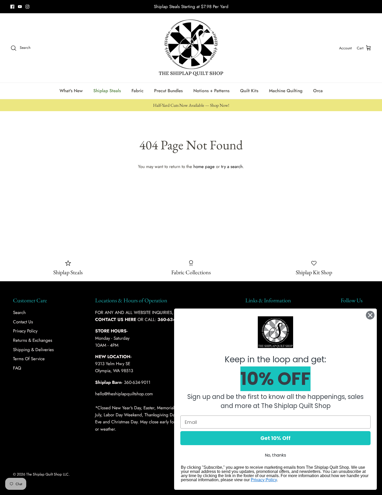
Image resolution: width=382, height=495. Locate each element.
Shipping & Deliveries (33, 349)
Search (19, 312)
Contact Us (23, 322)
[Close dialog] (370, 315)
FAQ (17, 368)
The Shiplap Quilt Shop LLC (47, 474)
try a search (232, 166)
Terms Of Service (29, 359)
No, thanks (275, 455)
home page (204, 166)
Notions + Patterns (211, 91)
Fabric (137, 91)
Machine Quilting (285, 91)
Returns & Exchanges (32, 340)
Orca (318, 91)
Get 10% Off (275, 438)
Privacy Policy (25, 331)
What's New (71, 91)
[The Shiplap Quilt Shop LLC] (191, 48)
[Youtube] (20, 7)
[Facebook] (12, 7)
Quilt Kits (249, 91)
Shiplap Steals (107, 91)
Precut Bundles (168, 91)
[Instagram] (27, 7)
